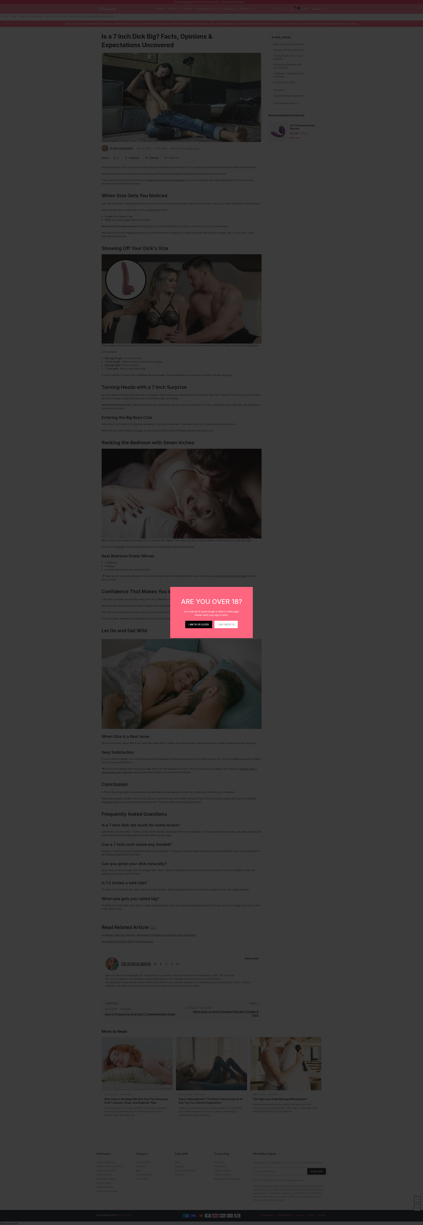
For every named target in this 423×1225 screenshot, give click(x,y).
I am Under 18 (226, 624)
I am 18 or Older (199, 624)
